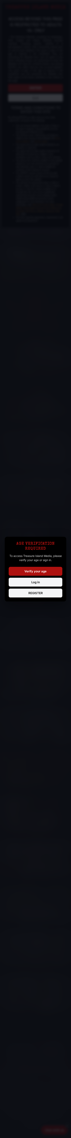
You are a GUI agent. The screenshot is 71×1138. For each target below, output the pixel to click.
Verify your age (35, 571)
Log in (35, 582)
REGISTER (35, 593)
